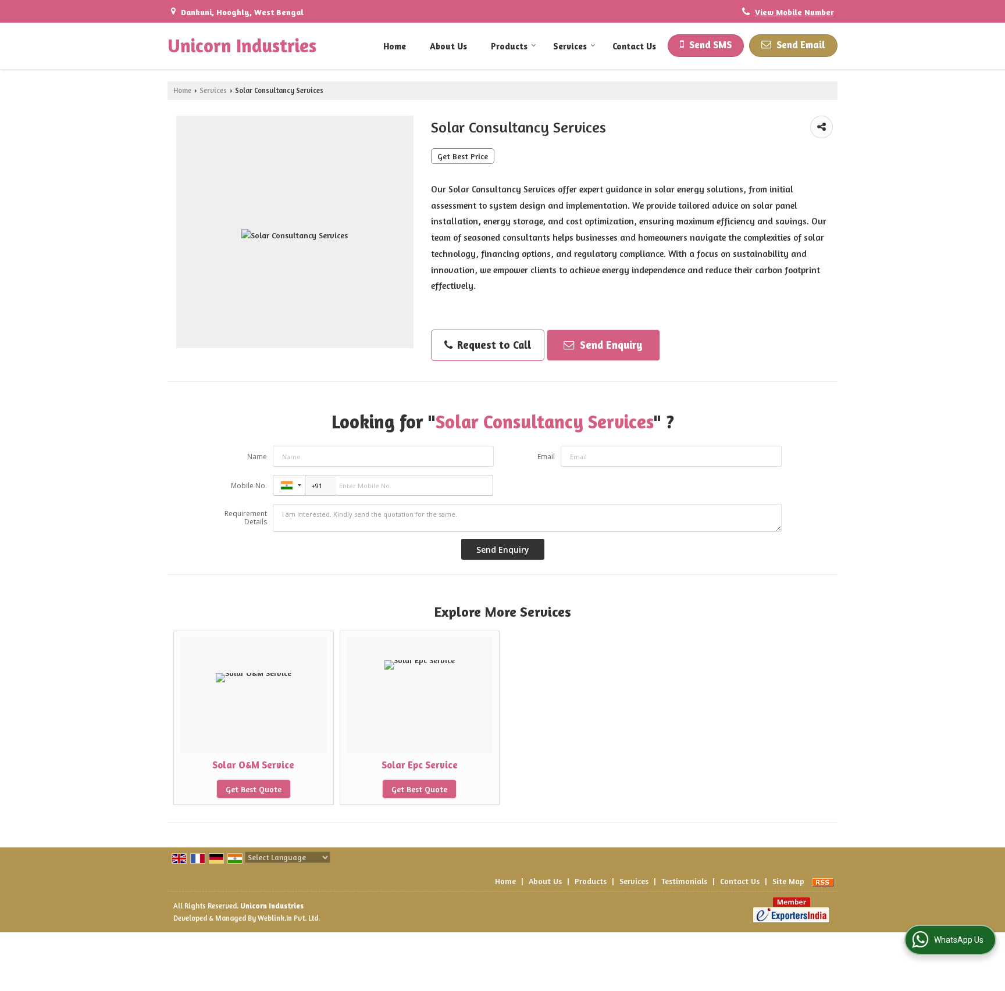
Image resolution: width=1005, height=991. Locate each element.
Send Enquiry (610, 344)
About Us (448, 46)
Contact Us (634, 46)
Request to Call (492, 344)
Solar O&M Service (253, 765)
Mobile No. (249, 486)
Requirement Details (245, 518)
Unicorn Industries (242, 46)
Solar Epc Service (420, 765)
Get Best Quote (253, 789)
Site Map (788, 881)
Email (546, 456)
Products (509, 46)
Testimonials (684, 881)
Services (570, 46)
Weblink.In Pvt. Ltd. (289, 918)
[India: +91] (289, 485)
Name (257, 456)
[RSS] (822, 881)
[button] (794, 12)
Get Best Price (462, 156)
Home (394, 46)
